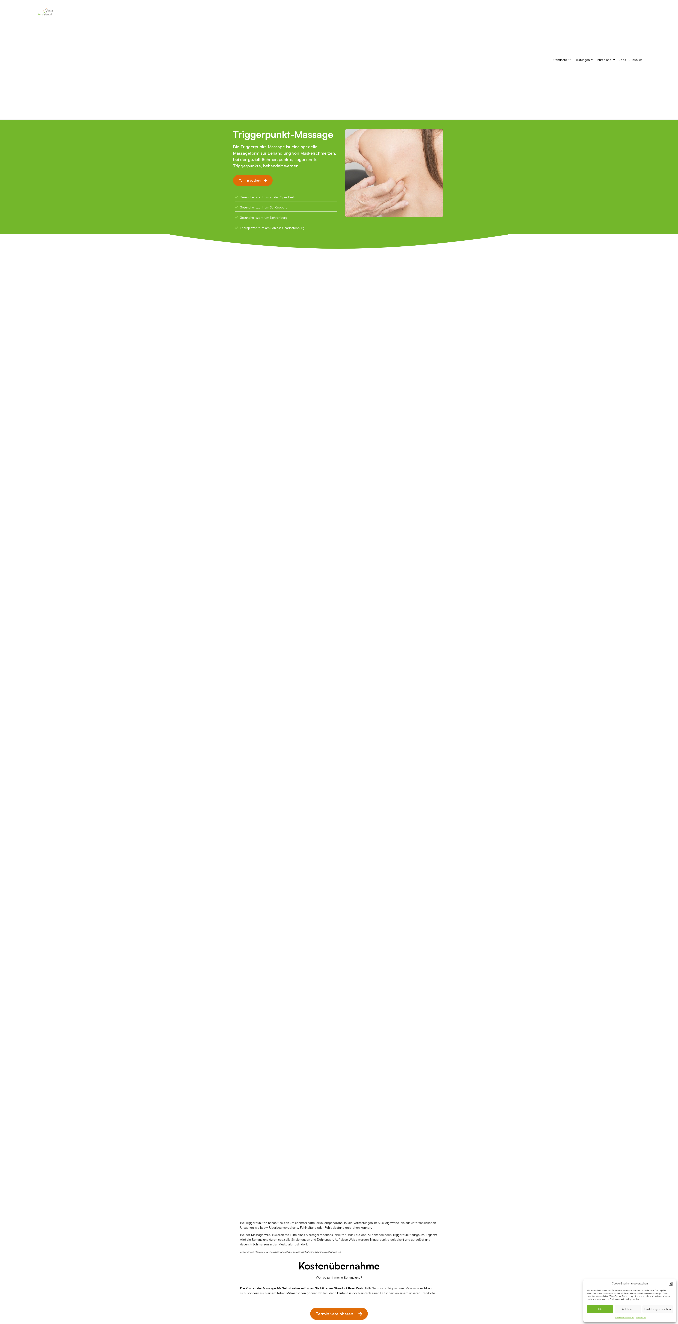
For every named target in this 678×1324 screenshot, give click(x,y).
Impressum (641, 1317)
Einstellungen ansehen (657, 1309)
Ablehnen (627, 1309)
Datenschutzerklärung (625, 1317)
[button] (671, 1283)
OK (600, 1309)
